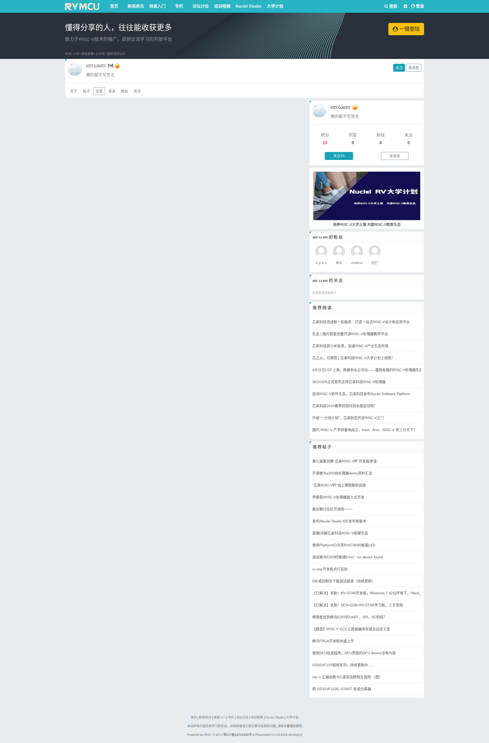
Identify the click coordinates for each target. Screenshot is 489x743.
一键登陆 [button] (409, 29)
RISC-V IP (72, 54)
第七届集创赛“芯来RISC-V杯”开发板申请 (344, 461)
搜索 (392, 6)
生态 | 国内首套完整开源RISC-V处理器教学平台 (350, 334)
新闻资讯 (136, 6)
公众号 (100, 54)
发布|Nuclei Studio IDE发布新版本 (339, 521)
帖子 (86, 91)
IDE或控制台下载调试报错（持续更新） (343, 581)
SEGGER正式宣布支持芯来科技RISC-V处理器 (349, 382)
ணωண (341, 106)
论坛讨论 (201, 6)
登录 (420, 6)
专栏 (179, 6)
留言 (111, 91)
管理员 (291, 726)
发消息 (413, 68)
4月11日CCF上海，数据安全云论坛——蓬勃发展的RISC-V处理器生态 (367, 370)
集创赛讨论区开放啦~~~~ (332, 509)
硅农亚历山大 (116, 54)
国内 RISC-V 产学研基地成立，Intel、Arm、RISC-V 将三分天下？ (364, 430)
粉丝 (124, 91)
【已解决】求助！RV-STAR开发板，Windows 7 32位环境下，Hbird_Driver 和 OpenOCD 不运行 (388, 593)
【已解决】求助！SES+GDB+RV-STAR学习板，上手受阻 (357, 605)
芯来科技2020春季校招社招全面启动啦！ (344, 406)
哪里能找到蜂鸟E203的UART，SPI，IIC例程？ (349, 617)
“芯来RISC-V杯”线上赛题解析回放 (339, 485)
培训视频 (222, 6)
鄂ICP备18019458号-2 (239, 735)
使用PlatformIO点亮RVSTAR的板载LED (343, 545)
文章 (99, 91)
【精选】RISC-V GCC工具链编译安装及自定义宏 (351, 629)
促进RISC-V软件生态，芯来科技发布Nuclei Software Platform (361, 394)
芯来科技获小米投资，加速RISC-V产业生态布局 (350, 346)
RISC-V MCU (213, 735)
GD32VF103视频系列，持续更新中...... (343, 665)
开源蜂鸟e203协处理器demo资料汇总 (342, 473)
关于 (73, 91)
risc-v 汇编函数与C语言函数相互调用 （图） (347, 677)
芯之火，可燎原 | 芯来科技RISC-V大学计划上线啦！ (353, 358)
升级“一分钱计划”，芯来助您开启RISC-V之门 (348, 418)
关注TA (339, 156)
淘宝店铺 (87, 54)
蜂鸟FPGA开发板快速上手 (333, 641)
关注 (399, 68)
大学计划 (275, 6)
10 (325, 143)
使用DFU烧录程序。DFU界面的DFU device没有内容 (354, 653)
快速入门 (157, 6)
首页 (114, 6)
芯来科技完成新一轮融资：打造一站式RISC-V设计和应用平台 (361, 322)
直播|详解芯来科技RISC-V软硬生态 (340, 533)
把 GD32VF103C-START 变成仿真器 (341, 689)
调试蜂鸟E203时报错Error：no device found (347, 557)
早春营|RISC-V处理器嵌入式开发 (338, 497)
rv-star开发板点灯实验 (330, 569)
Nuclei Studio (249, 6)
